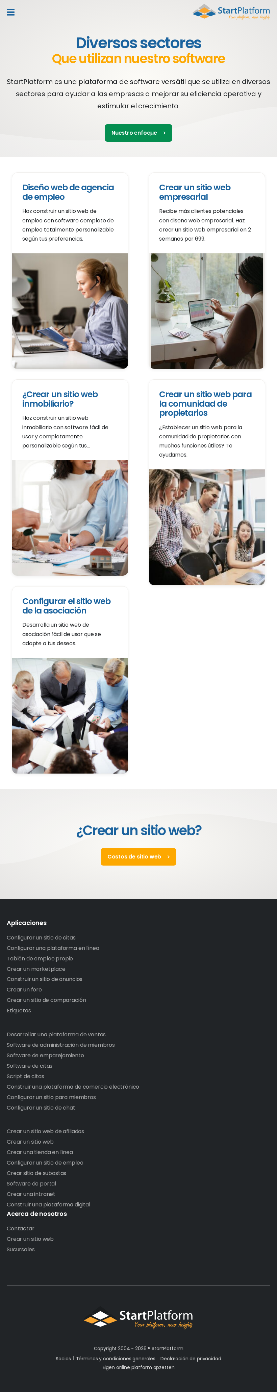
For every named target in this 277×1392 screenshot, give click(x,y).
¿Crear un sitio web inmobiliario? (60, 399)
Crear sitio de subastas (36, 1173)
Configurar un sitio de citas (41, 937)
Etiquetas (19, 1010)
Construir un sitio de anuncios (44, 979)
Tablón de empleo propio (40, 958)
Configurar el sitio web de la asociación (66, 606)
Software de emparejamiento (45, 1055)
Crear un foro (24, 989)
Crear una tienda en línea (40, 1152)
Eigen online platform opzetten (139, 1367)
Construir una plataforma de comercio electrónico (73, 1087)
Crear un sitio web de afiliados (45, 1131)
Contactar (20, 1228)
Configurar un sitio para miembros (51, 1097)
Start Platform (231, 12)
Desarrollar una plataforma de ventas (56, 1034)
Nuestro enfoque (134, 133)
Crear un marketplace (36, 969)
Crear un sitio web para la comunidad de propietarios (205, 403)
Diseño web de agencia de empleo (68, 192)
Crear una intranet (31, 1194)
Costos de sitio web (134, 857)
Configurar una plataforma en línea (53, 948)
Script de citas (25, 1076)
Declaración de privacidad (190, 1358)
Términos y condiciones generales (116, 1358)
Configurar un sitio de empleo (45, 1163)
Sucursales (20, 1249)
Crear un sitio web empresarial (194, 192)
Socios (63, 1358)
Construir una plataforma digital (48, 1204)
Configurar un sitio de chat (41, 1108)
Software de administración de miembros (61, 1045)
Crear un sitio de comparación (46, 1000)
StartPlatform (138, 1318)
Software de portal (31, 1184)
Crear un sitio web (30, 1142)
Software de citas (29, 1066)
